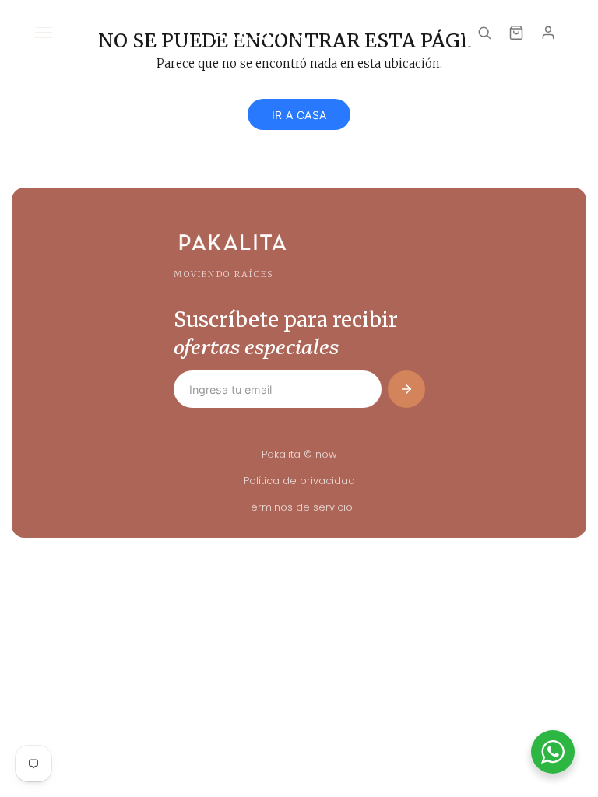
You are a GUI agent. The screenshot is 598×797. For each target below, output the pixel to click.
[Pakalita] (260, 33)
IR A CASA (299, 114)
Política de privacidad (299, 480)
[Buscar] (484, 33)
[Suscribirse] (406, 389)
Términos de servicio (299, 507)
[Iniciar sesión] (548, 33)
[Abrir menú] (44, 33)
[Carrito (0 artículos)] (516, 33)
